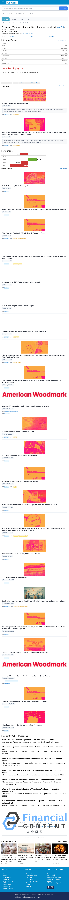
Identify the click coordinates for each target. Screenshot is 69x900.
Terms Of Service (50, 826)
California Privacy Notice (23, 896)
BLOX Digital (38, 897)
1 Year (27, 82)
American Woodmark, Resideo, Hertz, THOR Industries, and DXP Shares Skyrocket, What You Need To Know (34, 257)
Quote (12, 36)
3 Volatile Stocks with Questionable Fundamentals (19, 455)
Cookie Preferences (32, 896)
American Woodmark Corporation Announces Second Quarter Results (26, 676)
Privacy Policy (39, 826)
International (22, 22)
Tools (28, 19)
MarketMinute (6, 606)
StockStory (6, 114)
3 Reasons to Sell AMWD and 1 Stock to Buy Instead (20, 481)
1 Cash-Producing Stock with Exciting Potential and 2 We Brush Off (25, 652)
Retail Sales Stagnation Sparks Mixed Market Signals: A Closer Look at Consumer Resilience (33, 601)
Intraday (4, 82)
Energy (26, 606)
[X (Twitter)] (28, 832)
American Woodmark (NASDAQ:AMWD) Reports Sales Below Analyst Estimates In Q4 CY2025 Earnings (31, 381)
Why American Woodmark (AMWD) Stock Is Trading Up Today (23, 233)
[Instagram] (41, 832)
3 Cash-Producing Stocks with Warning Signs (18, 306)
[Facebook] (32, 832)
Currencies (15, 22)
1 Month (16, 82)
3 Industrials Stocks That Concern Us (15, 103)
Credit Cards (17, 606)
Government (16, 114)
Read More (63, 168)
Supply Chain (16, 337)
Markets (6, 19)
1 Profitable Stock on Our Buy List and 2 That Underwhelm (22, 725)
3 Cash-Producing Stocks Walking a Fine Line (18, 186)
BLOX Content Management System (26, 897)
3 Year (32, 82)
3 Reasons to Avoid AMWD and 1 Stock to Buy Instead (21, 282)
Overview (5, 22)
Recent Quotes (6, 13)
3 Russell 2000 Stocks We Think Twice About (18, 432)
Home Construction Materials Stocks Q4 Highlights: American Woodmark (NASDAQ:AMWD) (34, 209)
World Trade (25, 535)
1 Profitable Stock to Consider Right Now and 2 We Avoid (21, 554)
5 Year (37, 82)
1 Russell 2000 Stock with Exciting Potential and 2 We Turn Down (24, 701)
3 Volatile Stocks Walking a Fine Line (14, 577)
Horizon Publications (26, 894)
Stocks (14, 19)
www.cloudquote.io (47, 823)
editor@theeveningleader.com (56, 883)
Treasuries (29, 22)
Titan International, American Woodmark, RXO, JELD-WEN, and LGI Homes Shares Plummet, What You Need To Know (33, 356)
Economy (18, 145)
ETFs (21, 19)
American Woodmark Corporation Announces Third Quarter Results (25, 406)
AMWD (60, 26)
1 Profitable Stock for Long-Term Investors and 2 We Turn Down (24, 331)
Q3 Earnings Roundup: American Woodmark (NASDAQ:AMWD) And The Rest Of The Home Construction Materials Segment (33, 628)
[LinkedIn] (36, 832)
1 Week (10, 82)
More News (62, 86)
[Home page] (12, 2)
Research (51, 36)
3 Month (22, 82)
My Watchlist (19, 13)
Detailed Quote (61, 40)
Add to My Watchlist (28, 33)
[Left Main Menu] (3, 2)
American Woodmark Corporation (11, 411)
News (10, 22)
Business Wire (7, 413)
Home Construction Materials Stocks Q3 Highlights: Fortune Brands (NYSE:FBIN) (30, 505)
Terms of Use (47, 894)
